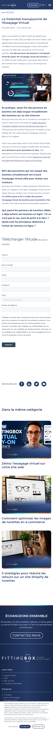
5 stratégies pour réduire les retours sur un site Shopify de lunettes (25, 576)
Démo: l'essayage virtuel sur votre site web (23, 465)
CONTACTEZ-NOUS (27, 635)
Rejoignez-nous (10, 700)
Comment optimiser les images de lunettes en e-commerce (26, 520)
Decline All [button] (38, 726)
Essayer (33, 5)
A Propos (8, 695)
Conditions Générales (13, 683)
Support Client (10, 675)
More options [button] (13, 726)
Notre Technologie (12, 697)
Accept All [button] (25, 726)
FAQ (6, 678)
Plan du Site (9, 681)
